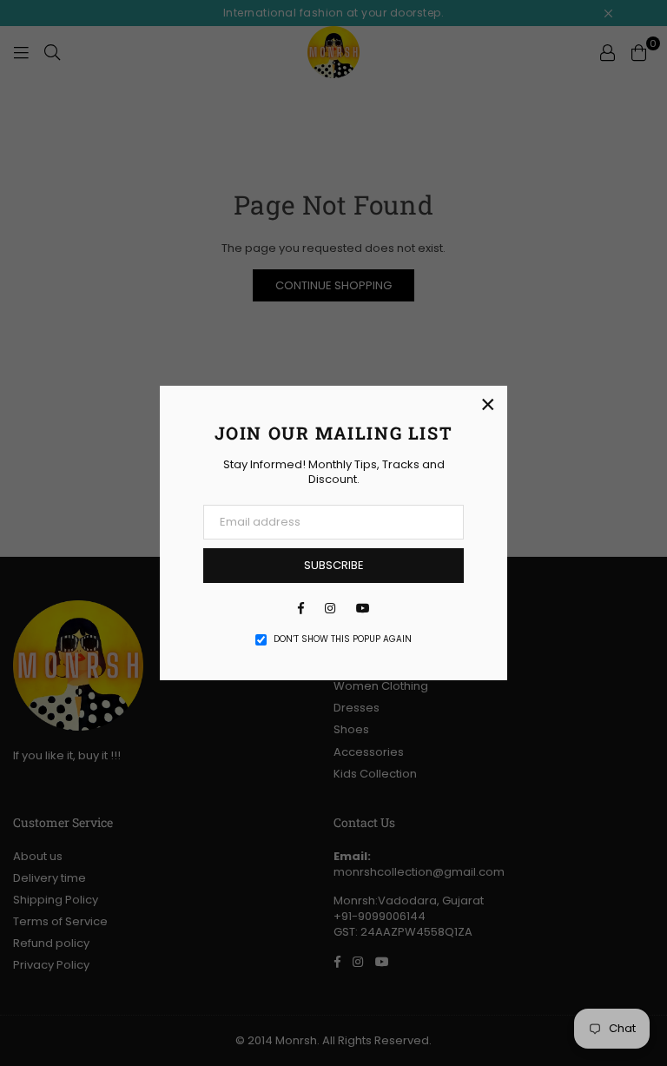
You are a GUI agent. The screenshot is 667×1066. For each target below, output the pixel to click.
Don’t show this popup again (343, 639)
